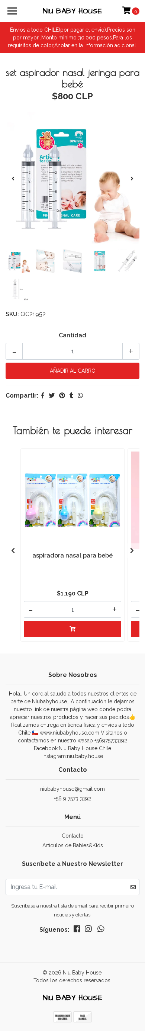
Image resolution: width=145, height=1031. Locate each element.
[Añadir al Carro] (72, 629)
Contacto (73, 836)
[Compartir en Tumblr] (71, 395)
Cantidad (72, 335)
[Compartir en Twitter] (52, 395)
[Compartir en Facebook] (42, 395)
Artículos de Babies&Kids (72, 845)
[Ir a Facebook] (77, 930)
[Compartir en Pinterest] (62, 395)
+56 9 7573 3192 (72, 799)
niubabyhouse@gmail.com (72, 789)
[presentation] (13, 178)
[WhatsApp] (101, 930)
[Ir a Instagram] (88, 930)
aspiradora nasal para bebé (72, 555)
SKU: (12, 314)
